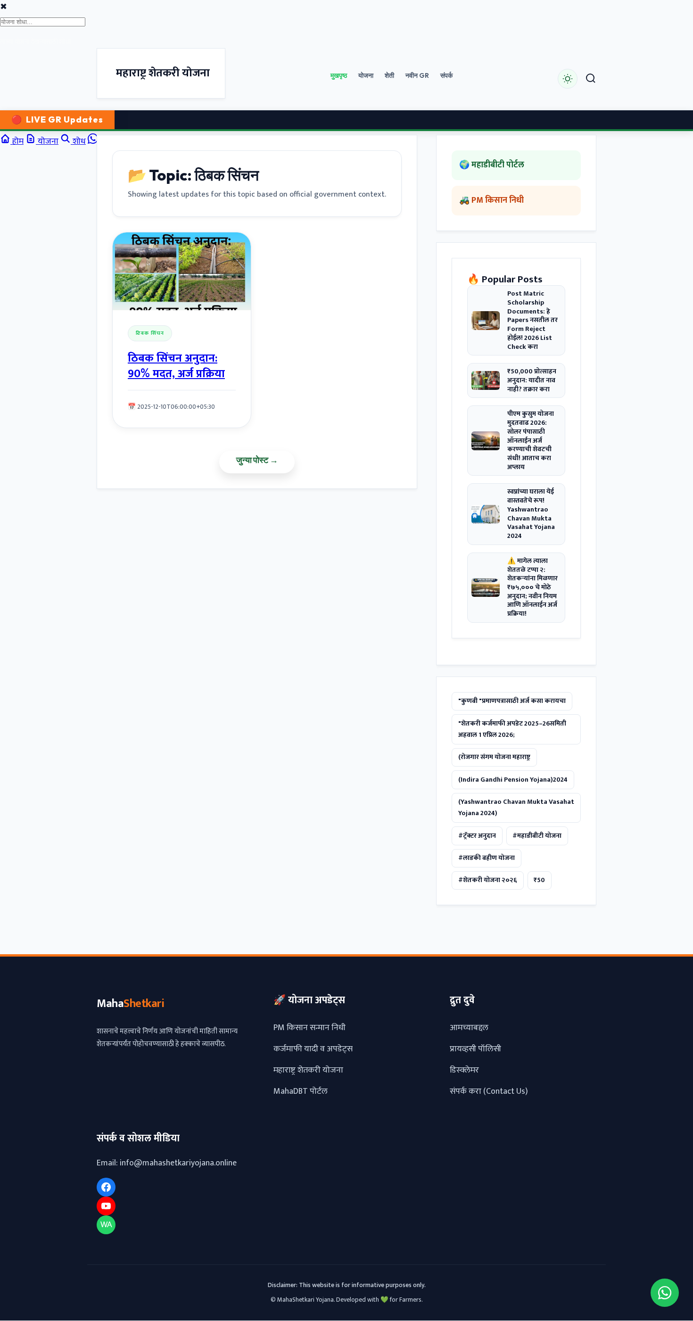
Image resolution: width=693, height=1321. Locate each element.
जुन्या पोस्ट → (257, 459)
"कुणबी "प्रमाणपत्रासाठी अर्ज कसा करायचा (512, 701)
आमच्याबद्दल (469, 1028)
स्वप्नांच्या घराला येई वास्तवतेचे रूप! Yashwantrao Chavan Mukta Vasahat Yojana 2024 (531, 514)
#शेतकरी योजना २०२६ (487, 880)
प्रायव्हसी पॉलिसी (475, 1049)
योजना (365, 75)
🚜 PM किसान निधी (491, 201)
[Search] (590, 79)
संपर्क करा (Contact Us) (489, 1092)
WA (106, 1225)
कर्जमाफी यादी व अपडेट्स (313, 1049)
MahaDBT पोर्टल (300, 1092)
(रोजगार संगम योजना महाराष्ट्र (494, 757)
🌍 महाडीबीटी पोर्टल (491, 165)
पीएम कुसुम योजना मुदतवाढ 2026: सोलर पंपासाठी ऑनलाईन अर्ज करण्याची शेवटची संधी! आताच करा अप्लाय (530, 441)
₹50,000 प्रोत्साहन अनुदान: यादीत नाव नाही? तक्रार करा (531, 381)
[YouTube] (106, 1206)
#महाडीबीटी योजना (536, 836)
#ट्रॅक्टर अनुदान (477, 836)
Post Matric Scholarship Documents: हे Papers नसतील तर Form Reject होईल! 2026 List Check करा (532, 321)
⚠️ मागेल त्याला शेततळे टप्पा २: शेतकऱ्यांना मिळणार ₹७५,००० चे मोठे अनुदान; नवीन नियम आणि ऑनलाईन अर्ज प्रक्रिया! (532, 588)
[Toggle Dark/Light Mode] (568, 79)
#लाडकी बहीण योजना (486, 858)
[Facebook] (106, 1187)
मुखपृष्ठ (338, 75)
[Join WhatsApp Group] (665, 1293)
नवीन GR (417, 75)
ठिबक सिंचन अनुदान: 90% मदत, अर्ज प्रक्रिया (176, 366)
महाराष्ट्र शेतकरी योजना (308, 1071)
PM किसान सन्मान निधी (309, 1028)
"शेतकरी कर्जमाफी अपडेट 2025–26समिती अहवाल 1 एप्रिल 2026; (512, 729)
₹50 (539, 880)
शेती (389, 75)
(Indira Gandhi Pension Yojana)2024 (513, 779)
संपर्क (446, 75)
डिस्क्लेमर (464, 1071)
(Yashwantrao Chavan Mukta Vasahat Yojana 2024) (516, 807)
